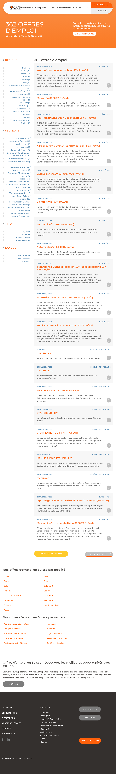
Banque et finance (12, 629)
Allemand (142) (23, 255)
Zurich (6, 576)
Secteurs (77, 8)
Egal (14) (26, 231)
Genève (47, 591)
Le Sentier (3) (24, 103)
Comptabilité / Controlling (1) (18, 163)
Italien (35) (25, 261)
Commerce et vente (49, 735)
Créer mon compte (84, 34)
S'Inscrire (102, 11)
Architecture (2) (23, 144)
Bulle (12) (26, 77)
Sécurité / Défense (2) (20, 216)
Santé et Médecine (55, 643)
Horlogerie (51, 624)
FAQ (20, 759)
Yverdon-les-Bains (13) (20, 120)
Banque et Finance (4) (20, 150)
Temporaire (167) (22, 237)
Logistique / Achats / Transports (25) (20, 197)
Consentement (64, 8)
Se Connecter (101, 5)
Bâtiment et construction (15, 633)
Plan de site (8, 733)
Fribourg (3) (25, 80)
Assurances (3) (23, 147)
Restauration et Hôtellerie (15, 643)
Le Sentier (8, 600)
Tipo (8, 223)
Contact (6, 728)
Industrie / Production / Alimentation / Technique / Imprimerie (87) (18, 185)
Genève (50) (25, 82)
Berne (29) (25, 71)
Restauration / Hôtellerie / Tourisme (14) (18, 209)
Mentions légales (11, 723)
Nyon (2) (26, 117)
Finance (43, 739)
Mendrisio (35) (23, 106)
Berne (6, 581)
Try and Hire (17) (23, 240)
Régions (11, 60)
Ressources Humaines (57, 638)
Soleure (7, 605)
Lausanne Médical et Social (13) (20, 98)
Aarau (6, 610)
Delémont (48, 586)
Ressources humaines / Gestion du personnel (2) (19, 203)
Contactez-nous (90, 741)
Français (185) (24, 258)
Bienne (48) (25, 74)
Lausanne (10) (24, 94)
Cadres (43, 742)
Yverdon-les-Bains (52, 605)
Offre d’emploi (10, 713)
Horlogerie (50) (23, 179)
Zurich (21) (25, 123)
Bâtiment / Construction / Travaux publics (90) (18, 154)
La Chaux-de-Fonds (13, 596)
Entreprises (40, 8)
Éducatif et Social (48, 722)
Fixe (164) (26, 234)
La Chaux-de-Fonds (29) (19, 91)
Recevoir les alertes (51, 554)
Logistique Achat (55, 633)
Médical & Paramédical (50, 719)
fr (85, 8)
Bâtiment (44, 729)
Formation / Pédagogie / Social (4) (19, 174)
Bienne (47, 581)
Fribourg (8, 591)
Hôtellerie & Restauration (51, 726)
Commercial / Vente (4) (19, 159)
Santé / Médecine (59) (20, 213)
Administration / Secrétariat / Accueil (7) (19, 139)
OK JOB (51, 8)
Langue (10, 247)
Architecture (46, 732)
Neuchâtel (48, 600)
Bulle (6, 586)
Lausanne (48, 596)
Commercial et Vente (13, 638)
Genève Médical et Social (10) (19, 86)
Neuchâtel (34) (23, 109)
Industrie (51, 629)
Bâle (46, 576)
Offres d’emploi (26, 8)
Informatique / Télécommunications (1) (19, 191)
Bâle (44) (26, 68)
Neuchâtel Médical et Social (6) (20, 113)
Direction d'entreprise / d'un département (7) (19, 168)
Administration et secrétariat (17, 624)
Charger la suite (97, 554)
